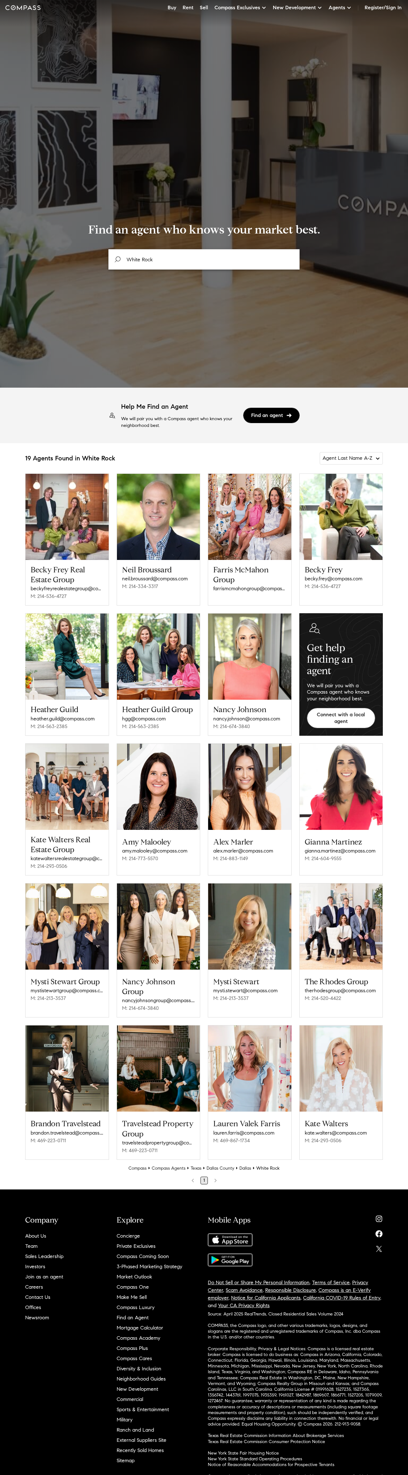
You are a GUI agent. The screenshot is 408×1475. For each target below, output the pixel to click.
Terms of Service (331, 1282)
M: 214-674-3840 (231, 726)
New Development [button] (294, 7)
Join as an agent (44, 1277)
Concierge (128, 1236)
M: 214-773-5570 (140, 858)
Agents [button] (337, 7)
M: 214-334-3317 (140, 586)
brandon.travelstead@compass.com (67, 1133)
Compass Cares (134, 1358)
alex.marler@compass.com (243, 851)
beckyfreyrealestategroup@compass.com (67, 588)
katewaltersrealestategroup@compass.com (67, 858)
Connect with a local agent (341, 717)
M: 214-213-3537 (48, 998)
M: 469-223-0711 (48, 1140)
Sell (204, 7)
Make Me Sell (132, 1297)
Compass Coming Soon (143, 1256)
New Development (137, 1389)
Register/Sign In (383, 7)
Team (31, 1246)
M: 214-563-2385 (49, 726)
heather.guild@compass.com (63, 719)
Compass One (133, 1287)
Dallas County (220, 1168)
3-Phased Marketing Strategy (149, 1266)
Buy (172, 7)
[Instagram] (379, 1217)
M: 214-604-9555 (323, 858)
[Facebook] (379, 1232)
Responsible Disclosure (290, 1290)
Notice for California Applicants (266, 1298)
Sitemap (126, 1460)
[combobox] (204, 259)
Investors (35, 1266)
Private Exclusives (136, 1246)
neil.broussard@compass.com (155, 579)
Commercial (130, 1399)
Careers (34, 1287)
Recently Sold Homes (140, 1450)
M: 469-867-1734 (231, 1140)
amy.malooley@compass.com (154, 851)
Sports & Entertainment (143, 1409)
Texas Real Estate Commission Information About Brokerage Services (276, 1435)
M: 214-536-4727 (49, 596)
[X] (379, 1247)
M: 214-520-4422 (323, 998)
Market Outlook (134, 1277)
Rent (188, 7)
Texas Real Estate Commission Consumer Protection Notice (266, 1441)
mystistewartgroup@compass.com (67, 990)
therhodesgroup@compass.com (340, 990)
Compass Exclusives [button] (237, 7)
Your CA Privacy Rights (244, 1305)
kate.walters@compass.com (336, 1133)
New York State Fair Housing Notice (243, 1453)
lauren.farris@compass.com (243, 1133)
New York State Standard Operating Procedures (255, 1459)
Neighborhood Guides (141, 1379)
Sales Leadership (44, 1256)
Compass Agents (169, 1168)
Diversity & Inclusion (139, 1369)
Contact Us (37, 1297)
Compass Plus (132, 1348)
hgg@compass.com (144, 719)
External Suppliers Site (141, 1440)
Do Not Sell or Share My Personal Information (259, 1282)
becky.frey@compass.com (333, 579)
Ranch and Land (135, 1430)
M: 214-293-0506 (49, 866)
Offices (33, 1307)
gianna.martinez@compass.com (340, 851)
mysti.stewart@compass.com (245, 990)
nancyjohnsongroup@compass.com (158, 1000)
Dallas (245, 1168)
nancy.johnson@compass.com (246, 719)
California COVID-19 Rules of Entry (341, 1298)
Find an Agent (133, 1318)
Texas (196, 1168)
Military (125, 1420)
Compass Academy (138, 1338)
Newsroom (37, 1318)
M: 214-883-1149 (230, 858)
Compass (137, 1168)
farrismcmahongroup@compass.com (249, 588)
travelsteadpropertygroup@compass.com (158, 1143)
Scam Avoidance (244, 1290)
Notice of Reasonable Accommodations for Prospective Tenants (271, 1464)
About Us (35, 1236)
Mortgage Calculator (140, 1328)
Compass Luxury (136, 1307)
